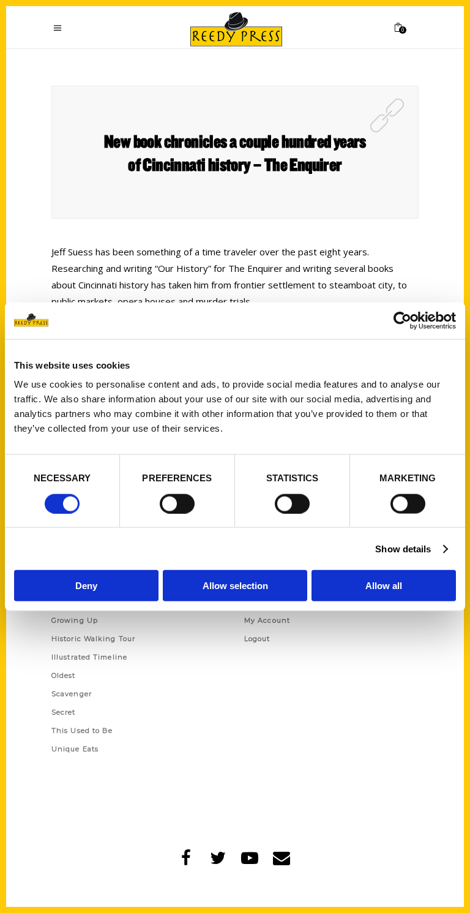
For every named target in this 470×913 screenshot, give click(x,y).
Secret (63, 712)
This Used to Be (82, 730)
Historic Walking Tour (93, 638)
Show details (403, 548)
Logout (257, 638)
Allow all (383, 585)
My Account (267, 620)
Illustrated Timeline (89, 657)
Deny (86, 585)
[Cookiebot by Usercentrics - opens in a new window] (402, 320)
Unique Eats (75, 749)
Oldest (63, 675)
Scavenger (71, 693)
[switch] (177, 503)
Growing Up (74, 620)
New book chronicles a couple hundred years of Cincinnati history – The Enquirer (235, 152)
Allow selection (235, 585)
